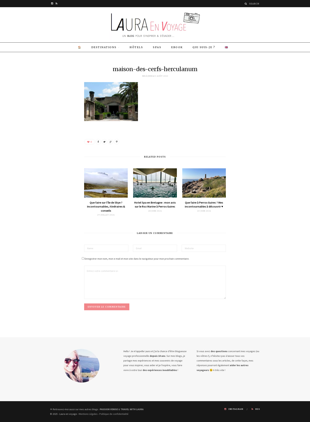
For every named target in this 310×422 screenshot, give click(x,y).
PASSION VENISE (109, 409)
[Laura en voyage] (155, 25)
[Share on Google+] (110, 141)
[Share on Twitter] (104, 141)
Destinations (103, 47)
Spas (157, 47)
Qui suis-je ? (203, 47)
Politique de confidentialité (113, 414)
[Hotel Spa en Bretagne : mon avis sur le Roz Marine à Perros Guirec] (155, 183)
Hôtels (136, 47)
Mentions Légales (88, 414)
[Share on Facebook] (98, 141)
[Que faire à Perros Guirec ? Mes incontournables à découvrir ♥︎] (204, 183)
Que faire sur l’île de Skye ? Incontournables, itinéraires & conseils (106, 206)
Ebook (177, 47)
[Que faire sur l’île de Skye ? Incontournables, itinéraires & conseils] (106, 183)
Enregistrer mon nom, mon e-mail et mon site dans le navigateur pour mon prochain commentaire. (137, 258)
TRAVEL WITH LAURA (132, 409)
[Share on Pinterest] (116, 141)
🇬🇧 (226, 47)
